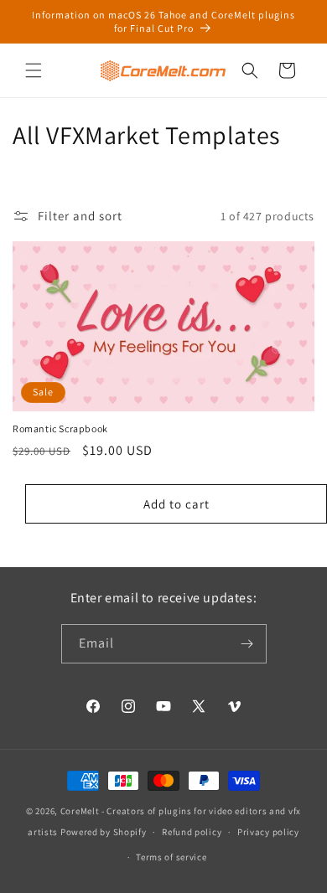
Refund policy (191, 832)
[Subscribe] (247, 643)
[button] (33, 70)
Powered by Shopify (103, 832)
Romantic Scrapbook (60, 428)
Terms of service (171, 857)
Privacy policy (268, 832)
